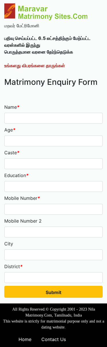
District (13, 266)
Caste (11, 152)
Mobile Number (22, 198)
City (8, 244)
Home (25, 339)
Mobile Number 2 (23, 221)
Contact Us (53, 339)
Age (9, 130)
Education (16, 175)
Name (11, 107)
